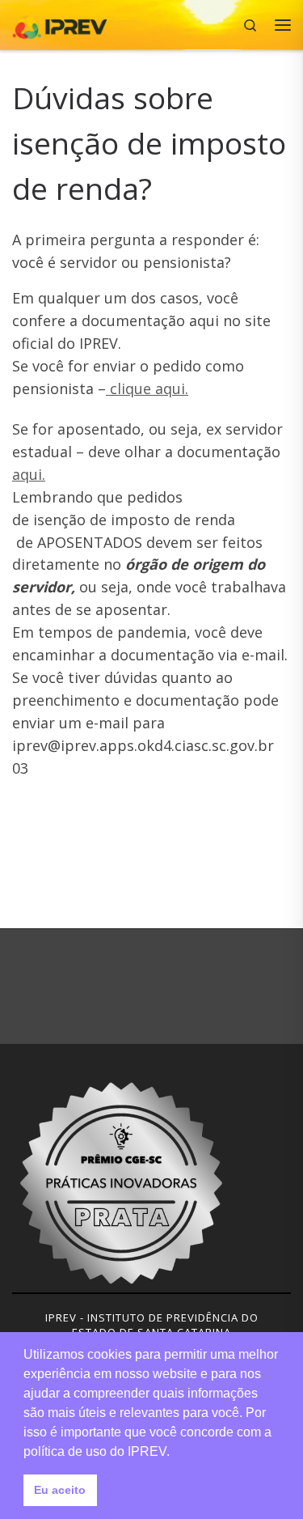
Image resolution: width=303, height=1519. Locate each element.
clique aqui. (147, 388)
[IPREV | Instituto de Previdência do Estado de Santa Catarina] (59, 23)
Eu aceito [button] (60, 1489)
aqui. (28, 474)
